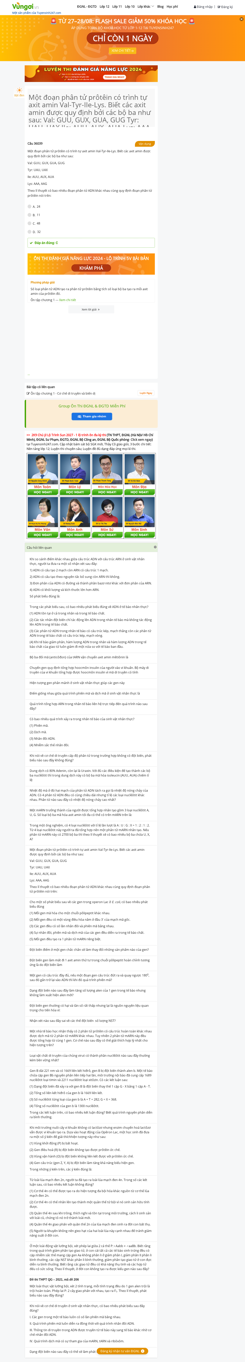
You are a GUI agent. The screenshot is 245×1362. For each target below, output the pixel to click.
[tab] (91, 547)
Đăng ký (226, 7)
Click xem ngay (141, 439)
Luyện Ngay (146, 393)
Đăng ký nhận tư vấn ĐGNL (119, 1351)
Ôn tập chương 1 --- (53, 300)
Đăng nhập (204, 6)
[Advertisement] (91, 342)
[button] (91, 547)
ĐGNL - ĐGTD (87, 6)
